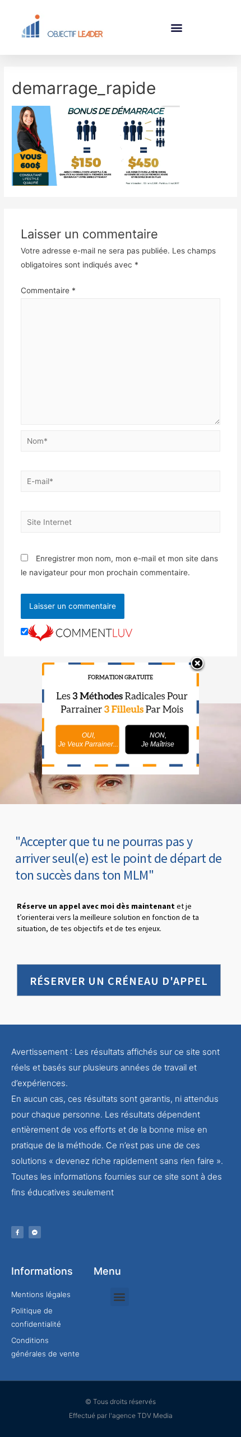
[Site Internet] (121, 523)
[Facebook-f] (17, 1232)
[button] (177, 27)
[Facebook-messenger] (35, 1232)
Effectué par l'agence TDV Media (121, 1415)
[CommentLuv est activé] (80, 632)
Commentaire (48, 290)
